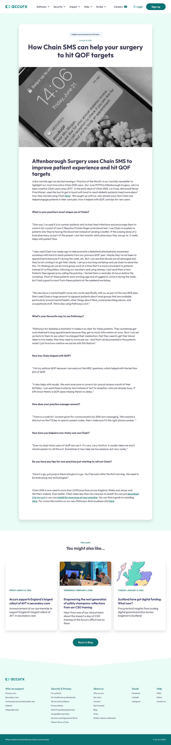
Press (96, 714)
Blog (95, 710)
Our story (97, 697)
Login (140, 6)
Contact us (161, 701)
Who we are (99, 693)
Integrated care (12, 710)
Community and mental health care (20, 701)
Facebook (136, 693)
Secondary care (12, 697)
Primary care (10, 693)
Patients (8, 705)
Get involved (99, 705)
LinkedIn (135, 697)
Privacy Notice (57, 705)
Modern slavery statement (105, 718)
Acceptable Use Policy (60, 714)
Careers (118, 6)
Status (159, 697)
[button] (43, 7)
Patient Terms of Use (60, 722)
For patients (56, 693)
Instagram (136, 701)
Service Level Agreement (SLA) (64, 718)
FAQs (159, 693)
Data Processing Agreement (63, 710)
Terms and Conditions (60, 701)
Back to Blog (85, 642)
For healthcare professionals (63, 697)
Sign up (155, 6)
